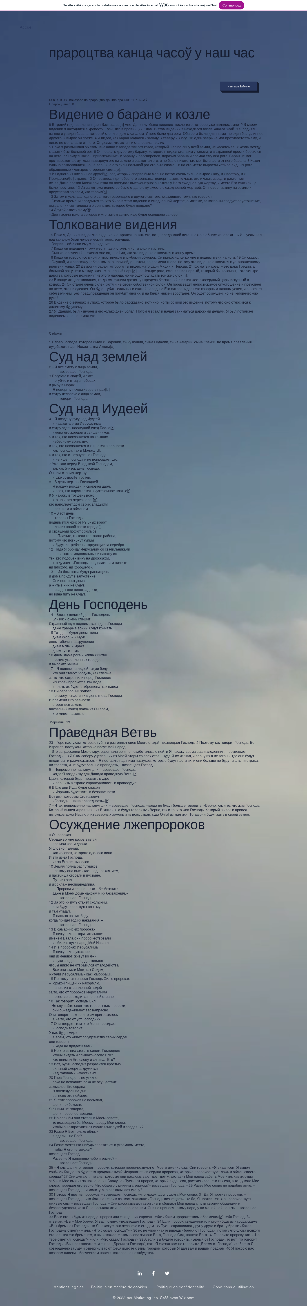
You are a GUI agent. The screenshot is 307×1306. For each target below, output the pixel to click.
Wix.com (186, 1297)
